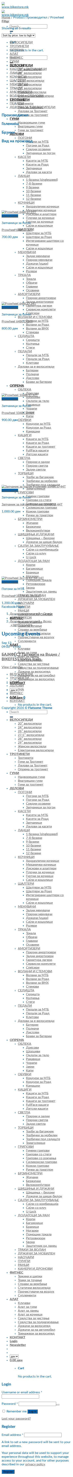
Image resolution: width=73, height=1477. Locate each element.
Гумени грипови (37, 496)
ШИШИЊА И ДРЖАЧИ (36, 534)
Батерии (32, 370)
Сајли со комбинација (42, 549)
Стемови (32, 332)
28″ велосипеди (30, 84)
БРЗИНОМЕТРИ (30, 519)
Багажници (34, 568)
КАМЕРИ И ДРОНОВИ (35, 1268)
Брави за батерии (39, 381)
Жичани (32, 523)
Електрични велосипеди (36, 750)
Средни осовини (38, 149)
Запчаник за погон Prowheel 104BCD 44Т (32, 504)
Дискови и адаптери (41, 214)
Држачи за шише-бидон (44, 542)
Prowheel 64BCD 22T (17, 230)
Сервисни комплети (41, 309)
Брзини (8, 132)
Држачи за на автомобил (36, 675)
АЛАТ (14, 53)
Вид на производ (17, 141)
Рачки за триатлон (39, 515)
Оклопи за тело (37, 401)
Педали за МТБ (37, 355)
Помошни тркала (39, 1234)
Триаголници (35, 1143)
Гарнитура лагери (39, 305)
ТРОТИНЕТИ (19, 46)
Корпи (30, 564)
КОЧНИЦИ (26, 202)
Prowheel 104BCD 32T (18, 413)
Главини (32, 286)
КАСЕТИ (24, 157)
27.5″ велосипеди (31, 80)
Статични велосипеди (34, 1287)
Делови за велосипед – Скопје (31, 613)
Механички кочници (41, 210)
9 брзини (32, 187)
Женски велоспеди (32, 92)
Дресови (32, 1047)
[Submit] (11, 31)
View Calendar (12, 667)
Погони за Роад (37, 145)
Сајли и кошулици (39, 225)
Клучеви (24, 648)
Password (10, 1403)
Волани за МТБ (37, 320)
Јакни (30, 1066)
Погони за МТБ (37, 796)
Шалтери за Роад (39, 237)
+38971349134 (21, 617)
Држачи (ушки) (37, 263)
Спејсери (32, 313)
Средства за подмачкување (38, 667)
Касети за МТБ (37, 160)
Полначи (32, 374)
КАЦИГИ (24, 435)
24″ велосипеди (30, 73)
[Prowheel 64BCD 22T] (19, 212)
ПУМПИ (24, 1261)
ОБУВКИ (24, 420)
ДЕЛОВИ (17, 685)
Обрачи (31, 282)
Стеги (30, 347)
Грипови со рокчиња (41, 1158)
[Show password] (57, 1404)
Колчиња (32, 343)
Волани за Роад (37, 324)
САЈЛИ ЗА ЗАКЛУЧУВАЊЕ (38, 545)
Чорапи (31, 408)
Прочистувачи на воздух (36, 637)
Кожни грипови (37, 511)
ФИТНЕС (16, 57)
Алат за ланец (28, 1310)
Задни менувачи (38, 256)
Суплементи (27, 641)
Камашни (33, 431)
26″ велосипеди (30, 76)
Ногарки (32, 1230)
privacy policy (35, 1464)
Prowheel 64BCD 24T (17, 321)
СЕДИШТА (26, 336)
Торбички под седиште (43, 1139)
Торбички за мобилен (41, 481)
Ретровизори (35, 584)
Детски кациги (37, 454)
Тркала (31, 279)
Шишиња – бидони (40, 538)
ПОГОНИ (25, 137)
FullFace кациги (37, 450)
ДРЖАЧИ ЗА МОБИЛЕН (36, 599)
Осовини (32, 290)
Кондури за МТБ (38, 423)
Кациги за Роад (37, 442)
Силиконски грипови (41, 507)
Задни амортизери (40, 301)
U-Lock (31, 557)
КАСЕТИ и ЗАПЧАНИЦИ (28, 69)
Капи (29, 416)
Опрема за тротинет (33, 769)
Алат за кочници (30, 1314)
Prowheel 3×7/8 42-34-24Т (21, 596)
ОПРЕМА (17, 385)
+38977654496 (21, 625)
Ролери (31, 271)
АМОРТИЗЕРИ (29, 294)
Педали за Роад (37, 359)
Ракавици (33, 404)
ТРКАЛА (24, 275)
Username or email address (22, 1392)
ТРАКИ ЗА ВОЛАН (32, 1249)
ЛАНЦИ (24, 176)
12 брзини (33, 198)
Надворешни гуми (31, 777)
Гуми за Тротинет (30, 761)
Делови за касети (39, 172)
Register (8, 1471)
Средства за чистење (33, 664)
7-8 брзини (34, 183)
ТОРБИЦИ (25, 473)
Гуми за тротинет (30, 784)
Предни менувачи (39, 259)
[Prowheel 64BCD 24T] (19, 303)
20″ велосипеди (30, 723)
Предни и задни (38, 462)
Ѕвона (30, 587)
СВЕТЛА (24, 458)
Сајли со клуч (36, 553)
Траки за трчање (30, 1280)
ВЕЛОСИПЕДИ (21, 42)
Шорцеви (33, 1051)
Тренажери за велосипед (36, 679)
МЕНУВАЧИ (27, 252)
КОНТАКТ (17, 683)
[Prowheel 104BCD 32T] (20, 395)
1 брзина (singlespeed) (42, 179)
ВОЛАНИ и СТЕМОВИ (26, 95)
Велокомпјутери (38, 530)
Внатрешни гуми (30, 126)
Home (6, 17)
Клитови (32, 362)
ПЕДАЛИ (25, 351)
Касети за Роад (37, 164)
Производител (15, 115)
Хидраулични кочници (42, 206)
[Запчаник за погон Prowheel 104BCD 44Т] (34, 486)
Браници (32, 572)
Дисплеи (32, 378)
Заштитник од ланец (41, 591)
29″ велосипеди (30, 88)
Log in (32, 1411)
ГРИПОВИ (26, 492)
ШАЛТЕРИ (18, 80)
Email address (12, 1434)
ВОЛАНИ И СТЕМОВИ (35, 317)
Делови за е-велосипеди (36, 366)
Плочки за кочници (40, 218)
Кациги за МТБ (37, 439)
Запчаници (34, 168)
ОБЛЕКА (24, 389)
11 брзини (33, 195)
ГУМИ (14, 118)
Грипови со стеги (38, 500)
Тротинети (25, 103)
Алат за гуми (27, 1306)
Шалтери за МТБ (38, 233)
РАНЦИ (23, 610)
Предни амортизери (41, 298)
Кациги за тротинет (40, 446)
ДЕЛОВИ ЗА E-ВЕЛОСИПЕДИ (32, 107)
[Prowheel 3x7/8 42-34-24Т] (23, 578)
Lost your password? (16, 1418)
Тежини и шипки (30, 1276)
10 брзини (33, 191)
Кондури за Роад (38, 427)
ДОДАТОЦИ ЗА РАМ (34, 561)
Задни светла (36, 469)
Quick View (10, 216)
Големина (10, 124)
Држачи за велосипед (34, 671)
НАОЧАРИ (26, 603)
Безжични (33, 526)
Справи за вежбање (32, 629)
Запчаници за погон (40, 153)
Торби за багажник (40, 477)
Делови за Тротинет (32, 111)
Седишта (33, 340)
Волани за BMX (37, 328)
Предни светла (37, 465)
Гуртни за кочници (39, 221)
